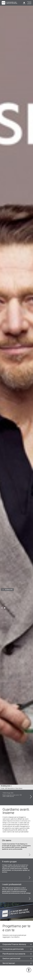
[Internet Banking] (24, 2)
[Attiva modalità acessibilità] (28, 972)
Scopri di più (8, 589)
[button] (31, 797)
